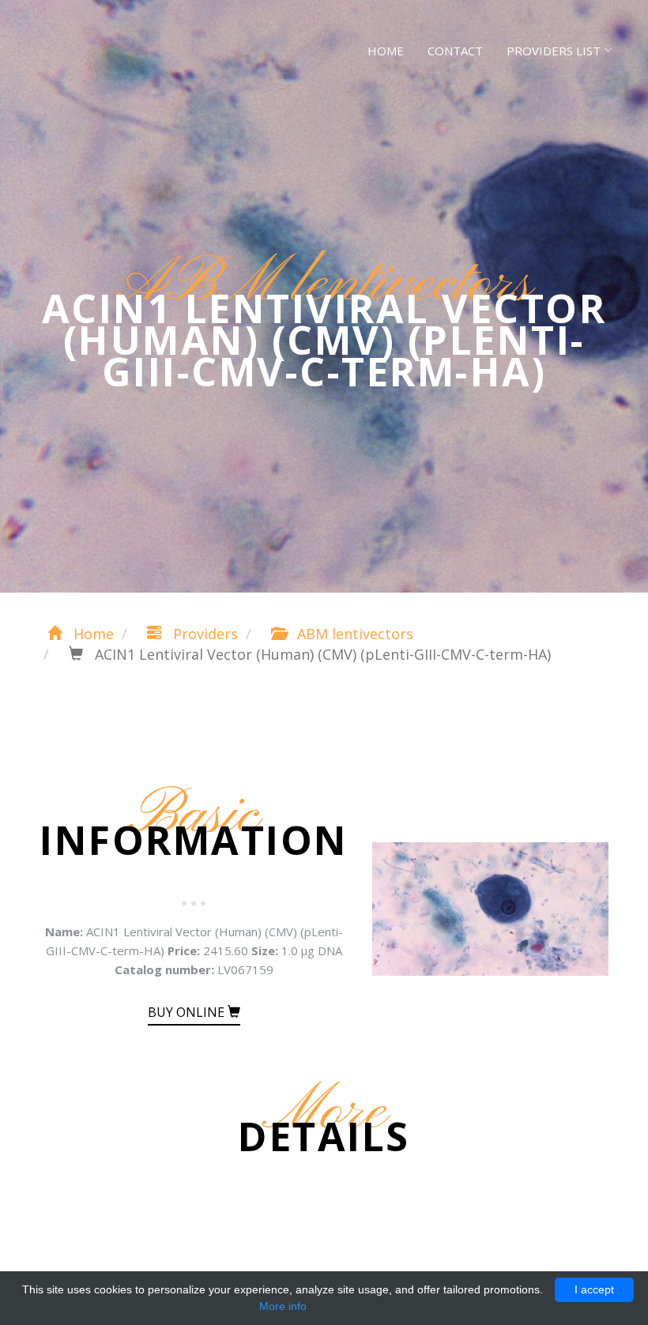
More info (283, 1306)
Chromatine (102, 47)
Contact (455, 50)
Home (385, 50)
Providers (203, 633)
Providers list (554, 50)
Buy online (188, 1012)
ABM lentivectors (353, 633)
